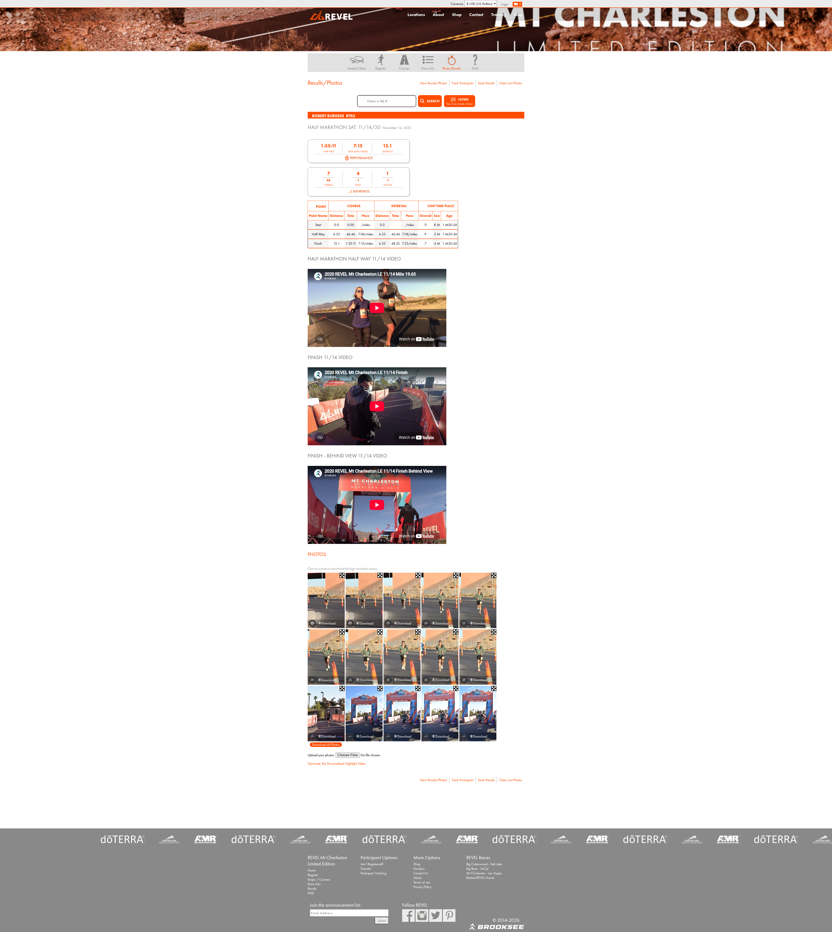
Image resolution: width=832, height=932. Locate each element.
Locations (416, 14)
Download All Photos (326, 744)
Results (312, 888)
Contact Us (420, 873)
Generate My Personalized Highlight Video (337, 763)
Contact (476, 14)
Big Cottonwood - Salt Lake (484, 864)
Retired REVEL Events (480, 877)
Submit (381, 920)
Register (313, 875)
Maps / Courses (319, 879)
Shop (457, 14)
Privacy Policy (422, 887)
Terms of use (421, 882)
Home (312, 870)
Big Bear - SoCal (477, 868)
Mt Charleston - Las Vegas (484, 873)
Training (498, 14)
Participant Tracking (373, 873)
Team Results (486, 83)
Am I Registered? (372, 864)
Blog (518, 14)
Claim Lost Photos (510, 83)
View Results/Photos (433, 83)
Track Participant (462, 83)
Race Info (314, 884)
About (438, 14)
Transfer (366, 868)
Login (504, 4)
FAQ (311, 893)
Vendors (419, 868)
